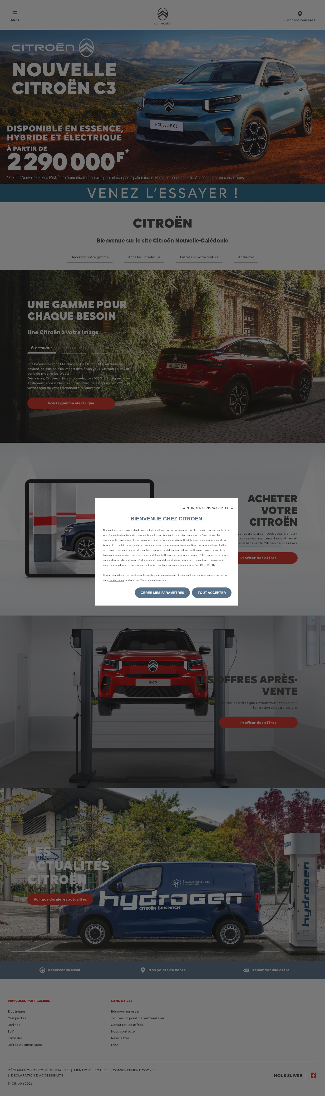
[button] (208, 508)
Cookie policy (116, 580)
